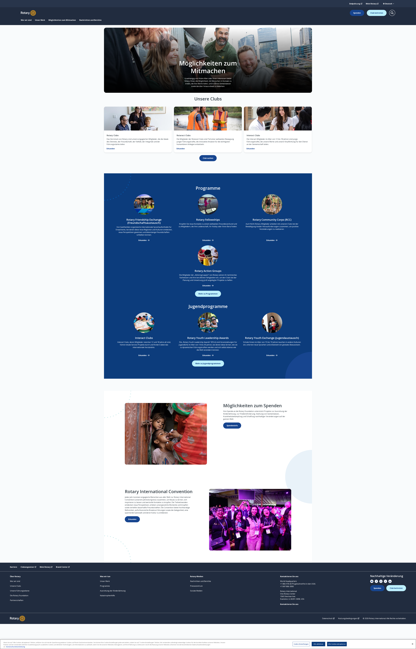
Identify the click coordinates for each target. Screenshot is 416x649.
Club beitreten (376, 13)
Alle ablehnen (318, 644)
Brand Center (62, 567)
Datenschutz (327, 618)
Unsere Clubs (15, 586)
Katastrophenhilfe (107, 595)
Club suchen (208, 158)
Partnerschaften (16, 600)
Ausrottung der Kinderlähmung (113, 591)
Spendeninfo (232, 425)
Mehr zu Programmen (208, 294)
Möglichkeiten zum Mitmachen (62, 20)
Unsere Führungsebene (19, 591)
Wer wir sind (26, 20)
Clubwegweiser (27, 567)
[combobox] (388, 4)
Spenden (357, 13)
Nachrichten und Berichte (90, 20)
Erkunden (142, 240)
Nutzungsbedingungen (347, 618)
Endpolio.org (354, 3)
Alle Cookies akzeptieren (337, 644)
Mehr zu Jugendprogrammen (208, 363)
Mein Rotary (371, 3)
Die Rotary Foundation (19, 595)
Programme (105, 586)
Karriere (13, 567)
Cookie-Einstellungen (301, 644)
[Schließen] (412, 644)
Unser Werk (40, 20)
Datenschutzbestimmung (15, 647)
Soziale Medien (196, 591)
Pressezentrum (196, 586)
